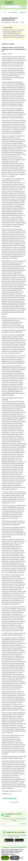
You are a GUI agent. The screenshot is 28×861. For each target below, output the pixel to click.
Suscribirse (23, 823)
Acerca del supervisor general (17, 847)
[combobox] (11, 7)
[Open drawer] (26, 3)
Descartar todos (14, 857)
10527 (20, 791)
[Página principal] (4, 12)
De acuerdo (5, 857)
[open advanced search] (21, 7)
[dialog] (13, 854)
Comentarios (6, 847)
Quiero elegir (22, 857)
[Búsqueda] (25, 6)
